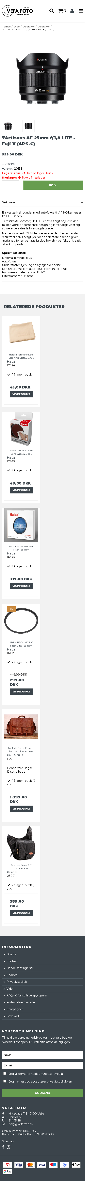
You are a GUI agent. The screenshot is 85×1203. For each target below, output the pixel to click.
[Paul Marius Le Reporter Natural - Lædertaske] (21, 726)
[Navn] (42, 1054)
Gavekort (13, 1016)
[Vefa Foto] (21, 11)
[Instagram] (8, 1147)
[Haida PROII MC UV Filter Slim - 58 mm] (21, 621)
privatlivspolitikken (59, 1081)
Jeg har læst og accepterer (40, 1081)
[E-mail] (42, 1065)
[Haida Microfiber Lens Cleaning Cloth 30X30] (21, 333)
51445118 (15, 1120)
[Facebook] (3, 1147)
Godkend (42, 1093)
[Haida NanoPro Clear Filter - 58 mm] (21, 525)
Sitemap (8, 1141)
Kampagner (15, 1009)
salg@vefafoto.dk (21, 1124)
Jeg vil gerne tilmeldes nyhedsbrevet (38, 1073)
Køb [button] (52, 185)
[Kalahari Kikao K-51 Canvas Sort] (21, 843)
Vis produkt (21, 394)
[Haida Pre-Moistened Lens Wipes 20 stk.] (21, 429)
